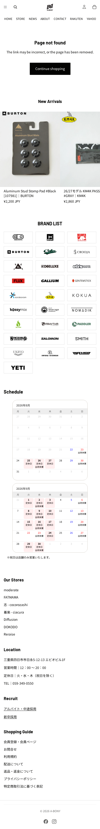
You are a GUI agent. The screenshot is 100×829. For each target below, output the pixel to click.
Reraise (9, 634)
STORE (20, 19)
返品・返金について (18, 771)
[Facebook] (46, 821)
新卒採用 (10, 716)
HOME (8, 19)
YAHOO (91, 19)
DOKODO (10, 626)
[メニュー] (5, 7)
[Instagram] (54, 821)
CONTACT (60, 19)
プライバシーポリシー (20, 778)
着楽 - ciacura (14, 612)
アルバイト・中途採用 (20, 709)
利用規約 (10, 756)
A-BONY (55, 811)
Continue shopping (50, 68)
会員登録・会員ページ (20, 741)
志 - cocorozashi (16, 604)
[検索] (15, 7)
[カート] (94, 7)
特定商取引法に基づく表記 (23, 786)
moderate (11, 590)
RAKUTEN (76, 19)
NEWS (33, 19)
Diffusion (11, 619)
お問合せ (10, 749)
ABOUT (45, 19)
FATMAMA (11, 597)
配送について (13, 764)
